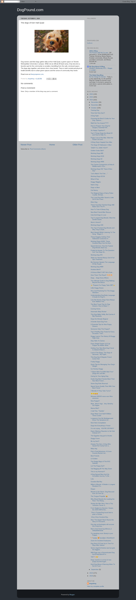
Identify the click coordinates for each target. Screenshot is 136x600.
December (95, 102)
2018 (91, 576)
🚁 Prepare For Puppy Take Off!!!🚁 (103, 285)
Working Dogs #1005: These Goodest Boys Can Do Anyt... (101, 242)
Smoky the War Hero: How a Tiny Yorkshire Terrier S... (102, 504)
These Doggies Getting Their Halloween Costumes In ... (100, 237)
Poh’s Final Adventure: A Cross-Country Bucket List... (101, 452)
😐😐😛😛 (94, 393)
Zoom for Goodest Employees (101, 540)
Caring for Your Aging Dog (99, 376)
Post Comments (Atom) (38, 149)
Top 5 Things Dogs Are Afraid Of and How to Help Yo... (101, 134)
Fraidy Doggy (95, 361)
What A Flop (95, 179)
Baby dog (94, 448)
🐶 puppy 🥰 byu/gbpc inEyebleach (103, 538)
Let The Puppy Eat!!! (98, 466)
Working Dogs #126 (97, 156)
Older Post (77, 145)
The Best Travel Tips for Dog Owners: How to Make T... (100, 305)
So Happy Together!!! (98, 130)
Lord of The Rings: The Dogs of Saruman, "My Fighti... (101, 353)
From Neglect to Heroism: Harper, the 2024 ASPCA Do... (102, 509)
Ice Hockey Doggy (97, 369)
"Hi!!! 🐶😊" (94, 557)
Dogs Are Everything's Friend (100, 425)
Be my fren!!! (95, 441)
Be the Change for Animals (97, 77)
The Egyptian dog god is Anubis (101, 436)
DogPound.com (30, 10)
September (95, 569)
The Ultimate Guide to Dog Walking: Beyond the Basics (103, 281)
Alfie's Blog (93, 51)
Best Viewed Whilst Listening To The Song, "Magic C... (103, 233)
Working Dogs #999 (97, 162)
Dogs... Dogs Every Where (100, 278)
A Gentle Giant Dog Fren (99, 321)
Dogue (93, 489)
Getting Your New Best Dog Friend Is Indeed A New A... (102, 349)
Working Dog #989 (97, 267)
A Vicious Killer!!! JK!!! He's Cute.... (102, 272)
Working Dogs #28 (97, 225)
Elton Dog (94, 202)
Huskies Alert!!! (96, 269)
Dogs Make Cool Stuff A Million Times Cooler (101, 414)
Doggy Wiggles (96, 182)
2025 (91, 97)
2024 (91, 100)
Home (52, 145)
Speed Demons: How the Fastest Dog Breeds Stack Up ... (102, 246)
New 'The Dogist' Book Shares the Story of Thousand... (102, 520)
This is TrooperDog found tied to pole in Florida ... (102, 513)
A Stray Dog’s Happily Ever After (101, 142)
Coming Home (95, 309)
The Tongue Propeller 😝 (99, 496)
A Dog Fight (95, 116)
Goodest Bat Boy (96, 481)
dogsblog (92, 583)
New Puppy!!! (95, 401)
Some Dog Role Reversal (99, 383)
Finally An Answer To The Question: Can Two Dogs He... (103, 251)
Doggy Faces (95, 438)
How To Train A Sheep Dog (100, 209)
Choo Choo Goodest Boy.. (100, 517)
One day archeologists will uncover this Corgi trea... (102, 525)
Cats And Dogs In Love (98, 215)
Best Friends (95, 456)
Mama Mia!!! (95, 408)
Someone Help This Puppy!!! (100, 329)
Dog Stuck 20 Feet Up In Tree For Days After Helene (102, 544)
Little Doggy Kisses (97, 288)
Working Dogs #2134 (98, 176)
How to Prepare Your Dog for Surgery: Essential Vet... (100, 126)
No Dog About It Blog (97, 66)
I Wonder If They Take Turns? (101, 391)
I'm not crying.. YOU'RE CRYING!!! (102, 428)
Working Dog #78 (96, 255)
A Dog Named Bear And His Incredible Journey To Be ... (101, 475)
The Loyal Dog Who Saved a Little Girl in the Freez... (102, 198)
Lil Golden (94, 458)
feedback (89, 43)
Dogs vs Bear (95, 187)
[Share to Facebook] (53, 79)
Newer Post (26, 145)
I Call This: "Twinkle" (97, 411)
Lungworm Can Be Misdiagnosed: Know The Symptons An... (102, 419)
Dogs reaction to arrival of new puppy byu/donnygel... (101, 560)
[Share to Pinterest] (56, 79)
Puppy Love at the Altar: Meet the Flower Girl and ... (102, 138)
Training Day (95, 110)
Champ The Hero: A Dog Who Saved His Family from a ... (101, 445)
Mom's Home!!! (96, 222)
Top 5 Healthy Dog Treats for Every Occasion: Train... (102, 332)
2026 (91, 94)
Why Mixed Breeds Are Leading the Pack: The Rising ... (102, 500)
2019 (91, 573)
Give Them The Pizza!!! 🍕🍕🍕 (101, 275)
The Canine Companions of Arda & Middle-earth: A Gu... (102, 165)
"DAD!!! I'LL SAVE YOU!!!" (99, 148)
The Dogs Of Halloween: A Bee (101, 145)
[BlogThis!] (49, 79)
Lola (92, 479)
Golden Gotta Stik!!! (97, 150)
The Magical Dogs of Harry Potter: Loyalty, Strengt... (102, 194)
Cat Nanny (94, 190)
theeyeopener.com (37, 74)
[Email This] (47, 79)
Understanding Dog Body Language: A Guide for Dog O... (103, 296)
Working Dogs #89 (97, 153)
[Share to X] (51, 79)
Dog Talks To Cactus (98, 341)
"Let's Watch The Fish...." (99, 173)
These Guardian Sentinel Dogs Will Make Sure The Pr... (102, 205)
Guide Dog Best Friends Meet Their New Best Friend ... (103, 379)
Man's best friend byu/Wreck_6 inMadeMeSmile (101, 529)
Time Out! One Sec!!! (98, 113)
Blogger (72, 594)
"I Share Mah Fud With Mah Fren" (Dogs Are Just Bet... (102, 372)
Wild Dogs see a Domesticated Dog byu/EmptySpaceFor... (103, 553)
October (94, 108)
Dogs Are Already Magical (99, 319)
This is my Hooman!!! (98, 471)
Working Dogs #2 (96, 159)
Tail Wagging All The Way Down (101, 469)
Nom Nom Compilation (98, 423)
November (95, 105)
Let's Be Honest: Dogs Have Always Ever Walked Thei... (103, 300)
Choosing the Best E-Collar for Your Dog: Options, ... (103, 119)
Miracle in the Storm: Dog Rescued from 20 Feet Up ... (102, 492)
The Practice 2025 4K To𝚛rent (98, 52)
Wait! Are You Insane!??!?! (99, 123)
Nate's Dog (94, 185)
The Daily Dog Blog (96, 75)
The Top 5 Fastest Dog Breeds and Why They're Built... (102, 228)
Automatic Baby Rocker (98, 311)
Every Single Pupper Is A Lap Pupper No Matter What (100, 344)
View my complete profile (95, 586)
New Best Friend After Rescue (101, 212)
